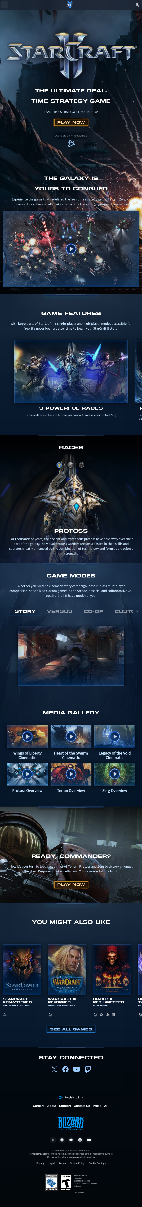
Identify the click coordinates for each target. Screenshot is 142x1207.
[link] (71, 144)
